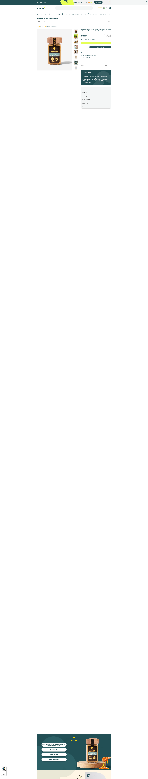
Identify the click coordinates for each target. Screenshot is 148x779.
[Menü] (6, 767)
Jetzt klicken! (74, 397)
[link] (74, 378)
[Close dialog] (86, 366)
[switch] (4, 774)
